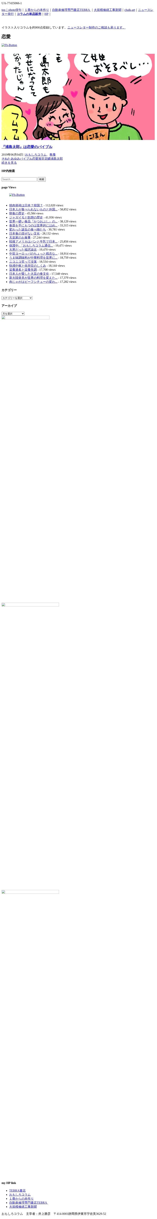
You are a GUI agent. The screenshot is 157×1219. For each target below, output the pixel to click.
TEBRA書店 (17, 1190)
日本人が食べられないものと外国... (33, 209)
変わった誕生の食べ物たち (27, 229)
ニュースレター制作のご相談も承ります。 (96, 27)
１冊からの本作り (37, 9)
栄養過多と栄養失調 (23, 269)
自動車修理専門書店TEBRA (71, 9)
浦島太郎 (57, 158)
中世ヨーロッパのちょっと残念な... (33, 253)
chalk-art (129, 9)
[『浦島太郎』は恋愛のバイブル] (78, 139)
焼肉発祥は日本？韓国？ (26, 205)
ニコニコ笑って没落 (23, 261)
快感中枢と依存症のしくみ (27, 265)
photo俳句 (14, 9)
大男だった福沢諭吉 (23, 249)
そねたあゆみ (11, 158)
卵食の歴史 (17, 213)
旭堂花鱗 (44, 158)
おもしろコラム (36, 154)
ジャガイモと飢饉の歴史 (26, 217)
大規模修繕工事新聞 (107, 9)
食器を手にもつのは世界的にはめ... (33, 225)
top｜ (5, 9)
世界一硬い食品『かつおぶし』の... (33, 221)
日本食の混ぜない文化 (24, 233)
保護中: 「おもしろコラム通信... (31, 245)
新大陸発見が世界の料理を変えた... (33, 277)
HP (46, 14)
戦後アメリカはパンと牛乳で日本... (33, 241)
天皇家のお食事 (20, 237)
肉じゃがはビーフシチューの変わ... (33, 281)
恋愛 (35, 158)
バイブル (26, 158)
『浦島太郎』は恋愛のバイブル (27, 147)
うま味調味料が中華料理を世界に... (33, 257)
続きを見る (9, 162)
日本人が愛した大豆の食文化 (29, 273)
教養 (53, 154)
